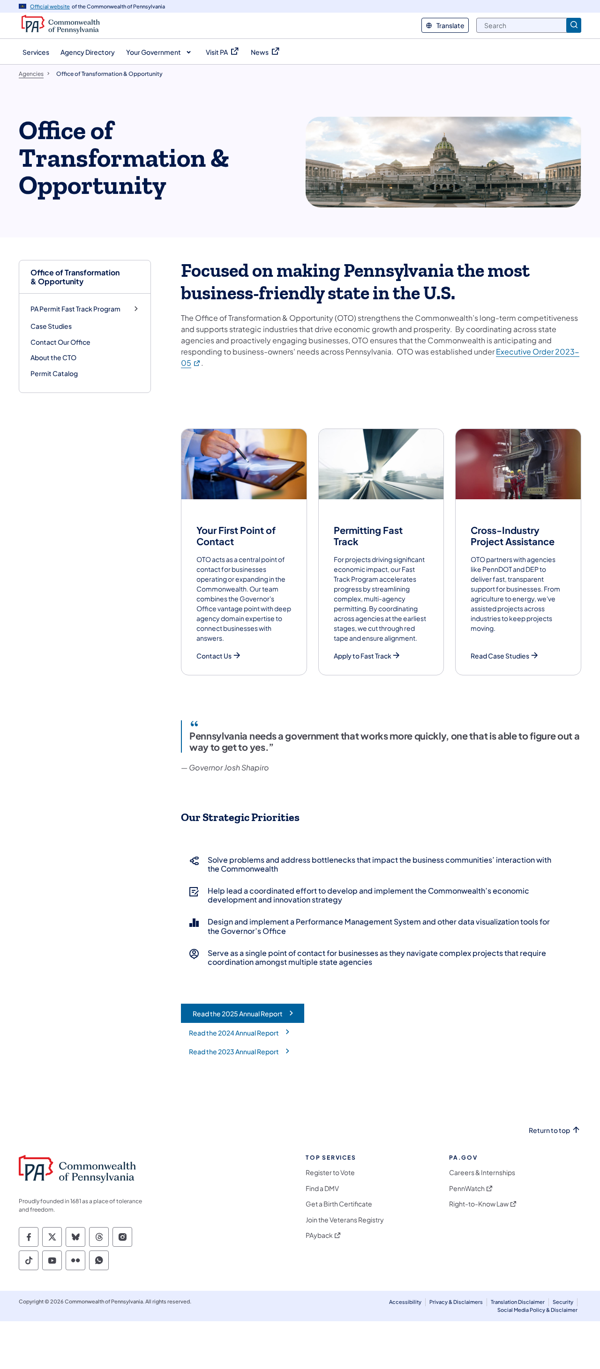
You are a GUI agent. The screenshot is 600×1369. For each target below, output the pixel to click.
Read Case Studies (500, 656)
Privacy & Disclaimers (456, 1302)
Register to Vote (330, 1173)
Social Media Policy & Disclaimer (537, 1310)
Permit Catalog (54, 373)
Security (563, 1302)
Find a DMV (322, 1188)
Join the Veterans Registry (345, 1220)
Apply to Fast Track (362, 656)
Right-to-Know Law (479, 1204)
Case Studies (51, 326)
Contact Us (214, 656)
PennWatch (467, 1188)
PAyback (319, 1235)
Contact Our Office (60, 342)
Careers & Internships (482, 1173)
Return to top (549, 1130)
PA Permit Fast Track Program (75, 309)
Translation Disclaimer (518, 1302)
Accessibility (405, 1302)
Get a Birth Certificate (339, 1204)
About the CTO (53, 357)
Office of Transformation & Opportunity (75, 277)
